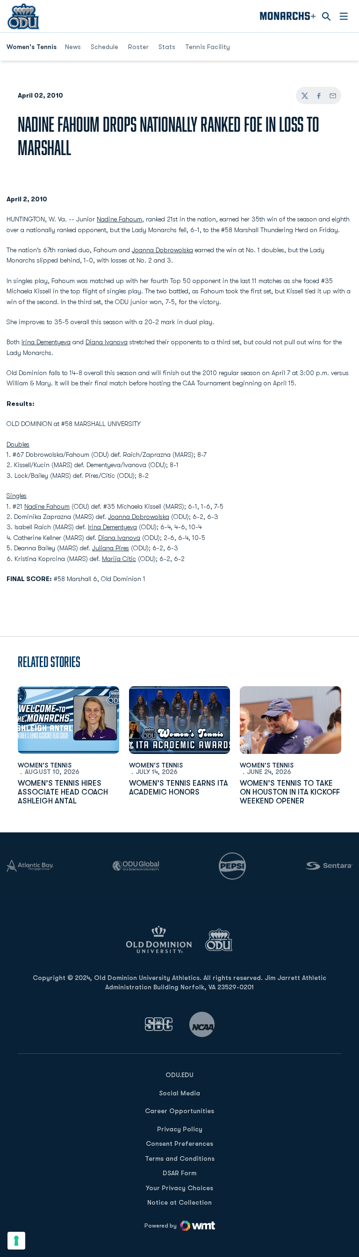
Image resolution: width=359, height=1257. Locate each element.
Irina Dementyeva (46, 342)
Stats (166, 46)
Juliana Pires (110, 548)
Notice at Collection (179, 1202)
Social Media (179, 1093)
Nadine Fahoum (119, 219)
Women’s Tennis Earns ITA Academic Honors (178, 787)
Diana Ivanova (107, 342)
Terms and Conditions (180, 1158)
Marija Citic (119, 558)
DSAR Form (179, 1173)
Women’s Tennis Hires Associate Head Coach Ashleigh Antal (63, 792)
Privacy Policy (179, 1129)
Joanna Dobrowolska (162, 250)
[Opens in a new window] (159, 1024)
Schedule (104, 46)
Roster (138, 46)
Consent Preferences (179, 1143)
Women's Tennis (45, 765)
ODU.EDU (179, 1075)
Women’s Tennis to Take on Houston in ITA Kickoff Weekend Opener (290, 792)
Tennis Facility (207, 46)
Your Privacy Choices (179, 1188)
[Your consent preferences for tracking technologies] (16, 1241)
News (73, 46)
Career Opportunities (179, 1111)
